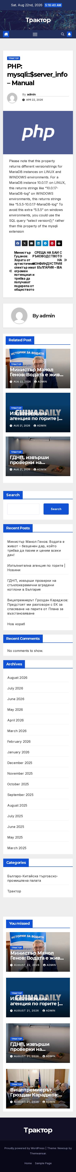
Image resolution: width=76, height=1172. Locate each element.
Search (13, 495)
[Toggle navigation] (35, 34)
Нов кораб (16, 624)
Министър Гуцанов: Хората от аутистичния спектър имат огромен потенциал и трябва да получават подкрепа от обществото (25, 271)
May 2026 (15, 710)
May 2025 (15, 837)
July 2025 (15, 816)
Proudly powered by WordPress (24, 1148)
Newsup (63, 1148)
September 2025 (20, 795)
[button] (62, 34)
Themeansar (38, 1153)
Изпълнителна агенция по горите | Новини (34, 418)
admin (31, 94)
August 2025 (17, 805)
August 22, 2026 (27, 964)
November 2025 (20, 773)
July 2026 (15, 688)
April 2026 (15, 720)
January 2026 (18, 752)
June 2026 (15, 699)
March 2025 (16, 848)
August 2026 (17, 678)
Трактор (38, 20)
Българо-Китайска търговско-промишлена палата (32, 878)
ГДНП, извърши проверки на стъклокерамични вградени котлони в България (31, 585)
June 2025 (15, 827)
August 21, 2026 (27, 1010)
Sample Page (43, 1163)
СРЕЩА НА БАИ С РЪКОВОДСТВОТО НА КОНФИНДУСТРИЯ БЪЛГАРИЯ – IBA (50, 260)
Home (28, 1163)
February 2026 (19, 741)
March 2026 (17, 731)
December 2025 (19, 763)
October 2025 (18, 784)
